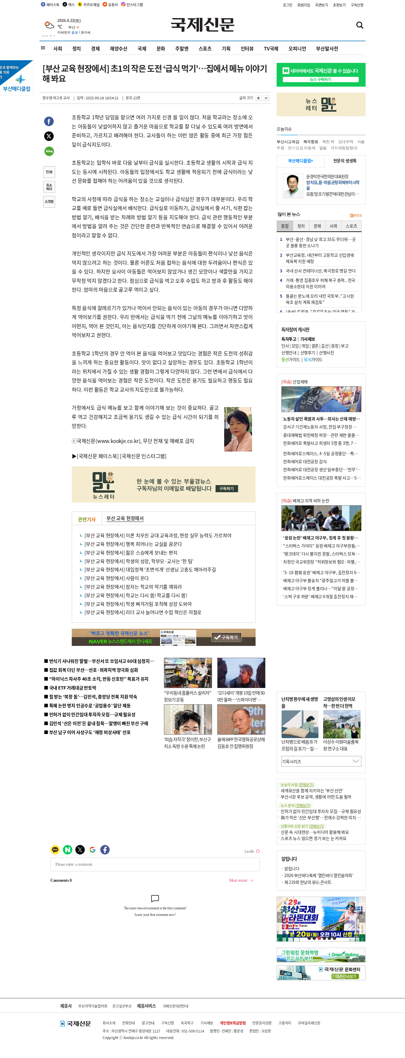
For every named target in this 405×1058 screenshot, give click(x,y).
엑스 (71, 4)
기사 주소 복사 (48, 187)
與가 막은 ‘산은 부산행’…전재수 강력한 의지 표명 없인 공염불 (333, 817)
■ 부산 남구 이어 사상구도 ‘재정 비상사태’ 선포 (87, 732)
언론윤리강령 (262, 1022)
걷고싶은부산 (122, 1005)
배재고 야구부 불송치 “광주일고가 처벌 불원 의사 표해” (330, 580)
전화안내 (128, 1022)
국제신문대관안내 (175, 1005)
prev (280, 917)
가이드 (290, 359)
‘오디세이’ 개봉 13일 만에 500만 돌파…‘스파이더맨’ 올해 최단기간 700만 (240, 699)
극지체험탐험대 (344, 148)
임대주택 (345, 141)
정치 (76, 48)
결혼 (315, 346)
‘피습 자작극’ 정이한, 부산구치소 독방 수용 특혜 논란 (187, 742)
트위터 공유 (48, 137)
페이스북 (53, 4)
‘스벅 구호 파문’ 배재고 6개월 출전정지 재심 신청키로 (328, 596)
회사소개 (109, 1022)
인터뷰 (247, 48)
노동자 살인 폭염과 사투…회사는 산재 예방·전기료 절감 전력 (334, 419)
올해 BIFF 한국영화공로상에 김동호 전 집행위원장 (241, 742)
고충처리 (284, 1022)
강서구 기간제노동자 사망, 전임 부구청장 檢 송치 (324, 427)
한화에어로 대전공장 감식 (304, 461)
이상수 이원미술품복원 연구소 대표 (340, 745)
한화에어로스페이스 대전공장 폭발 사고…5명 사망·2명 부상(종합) (339, 478)
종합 (285, 226)
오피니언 (297, 48)
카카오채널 (91, 4)
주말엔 (181, 48)
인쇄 (48, 172)
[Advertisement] (321, 648)
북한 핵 (328, 141)
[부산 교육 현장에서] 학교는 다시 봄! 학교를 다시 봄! (135, 595)
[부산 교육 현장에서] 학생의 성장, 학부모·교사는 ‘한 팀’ (138, 561)
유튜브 (113, 4)
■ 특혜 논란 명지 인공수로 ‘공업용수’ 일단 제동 (87, 705)
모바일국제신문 (309, 1022)
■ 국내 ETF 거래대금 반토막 (70, 687)
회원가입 (303, 4)
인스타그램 (135, 4)
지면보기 (321, 4)
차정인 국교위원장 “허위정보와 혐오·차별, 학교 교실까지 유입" (336, 562)
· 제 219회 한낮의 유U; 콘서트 (306, 882)
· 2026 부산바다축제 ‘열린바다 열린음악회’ (317, 875)
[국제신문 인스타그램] (143, 456)
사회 (57, 48)
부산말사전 (327, 48)
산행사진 (326, 352)
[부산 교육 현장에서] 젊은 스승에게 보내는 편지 (131, 552)
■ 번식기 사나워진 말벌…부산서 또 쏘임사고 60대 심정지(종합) (102, 661)
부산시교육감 (288, 141)
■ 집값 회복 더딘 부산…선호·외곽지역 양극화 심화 (91, 670)
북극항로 (310, 141)
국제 (142, 48)
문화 (161, 48)
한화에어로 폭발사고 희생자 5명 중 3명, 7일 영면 (324, 443)
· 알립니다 (290, 868)
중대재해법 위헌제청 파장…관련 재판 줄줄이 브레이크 (329, 435)
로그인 (287, 4)
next (362, 917)
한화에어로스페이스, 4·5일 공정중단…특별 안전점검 (328, 453)
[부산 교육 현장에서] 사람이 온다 (116, 578)
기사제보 (206, 1022)
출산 (325, 346)
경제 (95, 48)
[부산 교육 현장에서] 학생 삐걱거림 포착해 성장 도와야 (138, 603)
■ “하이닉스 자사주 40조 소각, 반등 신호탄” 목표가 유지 (96, 679)
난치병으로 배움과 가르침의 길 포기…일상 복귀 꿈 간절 (299, 748)
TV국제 (271, 48)
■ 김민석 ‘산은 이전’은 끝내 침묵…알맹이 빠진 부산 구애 (96, 723)
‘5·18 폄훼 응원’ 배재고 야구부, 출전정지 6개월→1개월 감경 (334, 572)
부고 (344, 346)
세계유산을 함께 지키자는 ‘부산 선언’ (312, 790)
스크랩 (48, 202)
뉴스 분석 (295, 805)
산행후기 (307, 352)
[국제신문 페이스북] (98, 456)
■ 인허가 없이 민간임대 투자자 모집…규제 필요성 (89, 714)
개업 (305, 346)
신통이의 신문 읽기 (302, 826)
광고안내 (148, 1022)
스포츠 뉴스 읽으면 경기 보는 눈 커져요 (314, 838)
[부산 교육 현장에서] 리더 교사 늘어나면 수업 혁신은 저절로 (143, 612)
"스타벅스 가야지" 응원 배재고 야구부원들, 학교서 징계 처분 (334, 546)
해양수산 (118, 48)
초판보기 (339, 4)
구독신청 (357, 4)
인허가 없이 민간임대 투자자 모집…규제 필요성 (321, 811)
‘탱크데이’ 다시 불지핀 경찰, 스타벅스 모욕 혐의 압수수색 (331, 554)
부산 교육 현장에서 (125, 518)
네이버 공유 (48, 151)
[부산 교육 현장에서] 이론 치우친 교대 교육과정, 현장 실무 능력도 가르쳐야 (157, 535)
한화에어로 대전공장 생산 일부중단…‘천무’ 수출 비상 (328, 469)
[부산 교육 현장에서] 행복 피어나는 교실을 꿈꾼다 (133, 543)
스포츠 (205, 48)
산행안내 (288, 352)
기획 (226, 48)
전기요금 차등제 (301, 148)
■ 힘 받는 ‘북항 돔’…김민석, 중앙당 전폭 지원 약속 (90, 696)
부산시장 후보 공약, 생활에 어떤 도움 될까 (316, 797)
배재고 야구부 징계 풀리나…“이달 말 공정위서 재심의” (329, 588)
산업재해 (294, 382)
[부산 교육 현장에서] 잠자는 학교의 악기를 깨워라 (133, 586)
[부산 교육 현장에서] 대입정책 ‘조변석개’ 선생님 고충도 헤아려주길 (150, 569)
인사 (285, 346)
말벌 (323, 148)
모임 (295, 346)
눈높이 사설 (297, 784)
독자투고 (187, 1022)
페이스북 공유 (48, 122)
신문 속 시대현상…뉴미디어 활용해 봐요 (315, 832)
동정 (335, 346)
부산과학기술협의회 (92, 1005)
